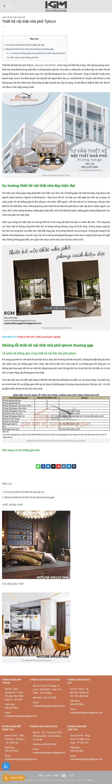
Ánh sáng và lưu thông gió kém (22, 57)
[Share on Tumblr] (74, 466)
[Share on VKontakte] (63, 466)
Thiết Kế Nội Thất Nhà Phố (13, 17)
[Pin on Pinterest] (58, 466)
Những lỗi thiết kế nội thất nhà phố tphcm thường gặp (29, 49)
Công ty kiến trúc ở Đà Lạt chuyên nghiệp (39, 337)
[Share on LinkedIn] (69, 466)
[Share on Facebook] (43, 466)
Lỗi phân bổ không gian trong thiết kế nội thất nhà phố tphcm (36, 53)
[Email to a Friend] (53, 466)
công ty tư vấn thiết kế (45, 65)
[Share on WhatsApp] (38, 466)
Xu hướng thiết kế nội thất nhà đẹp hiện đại (24, 45)
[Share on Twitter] (48, 466)
